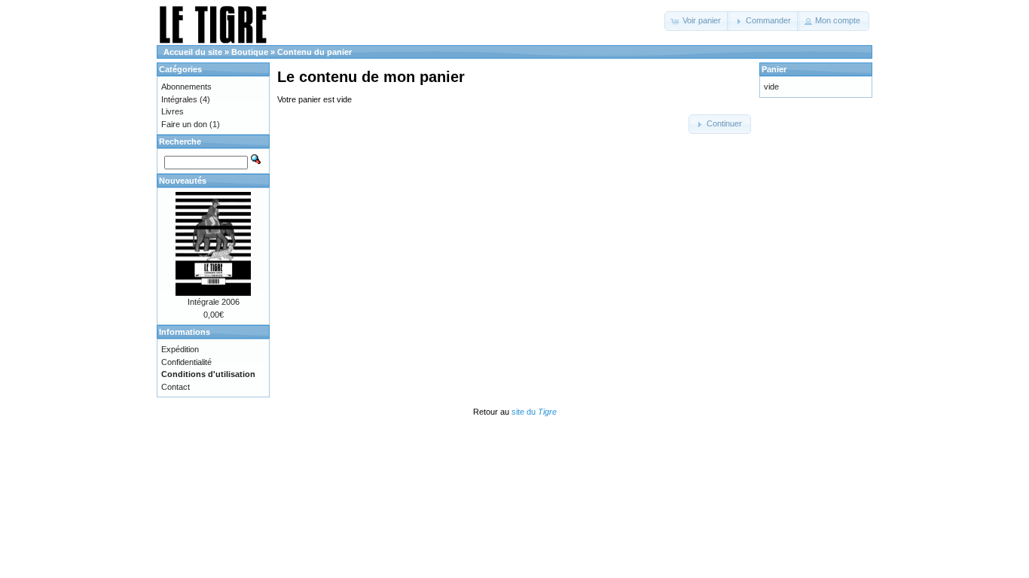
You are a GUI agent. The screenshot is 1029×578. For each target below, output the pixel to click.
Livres (172, 111)
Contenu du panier (314, 51)
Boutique (249, 51)
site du (534, 411)
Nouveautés (182, 180)
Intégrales (179, 99)
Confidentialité (186, 362)
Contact (175, 386)
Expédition (180, 349)
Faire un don (184, 124)
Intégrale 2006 (214, 301)
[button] (697, 21)
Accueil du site (192, 51)
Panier (774, 69)
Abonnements (186, 86)
